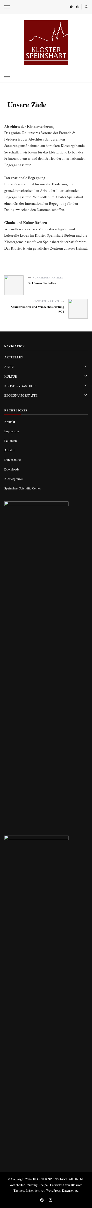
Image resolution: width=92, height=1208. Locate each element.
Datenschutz (12, 459)
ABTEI (9, 366)
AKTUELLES (13, 357)
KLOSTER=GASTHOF (19, 386)
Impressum (11, 431)
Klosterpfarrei (13, 479)
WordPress (53, 1190)
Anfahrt (9, 450)
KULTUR (10, 376)
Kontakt (9, 421)
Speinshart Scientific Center (22, 488)
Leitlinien (10, 440)
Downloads (11, 469)
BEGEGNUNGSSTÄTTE (20, 395)
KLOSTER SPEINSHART (50, 1179)
